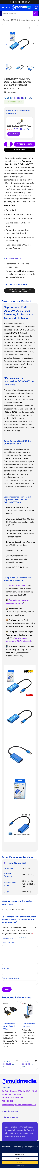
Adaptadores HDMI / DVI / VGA (9, 1026)
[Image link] (20, 1081)
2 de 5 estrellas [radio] (21, 938)
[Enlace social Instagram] (16, 2)
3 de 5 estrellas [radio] (23, 938)
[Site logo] (21, 7)
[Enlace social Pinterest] (22, 2)
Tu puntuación (9, 938)
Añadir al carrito (24, 144)
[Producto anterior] (36, 20)
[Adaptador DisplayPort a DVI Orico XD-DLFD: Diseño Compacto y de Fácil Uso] (29, 1011)
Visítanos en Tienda (17, 585)
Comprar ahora (19, 150)
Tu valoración (8, 942)
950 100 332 (7, 1101)
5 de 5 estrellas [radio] (28, 938)
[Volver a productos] (38, 20)
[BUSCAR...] (35, 13)
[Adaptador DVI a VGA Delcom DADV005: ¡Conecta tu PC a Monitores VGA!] (10, 1011)
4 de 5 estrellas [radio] (25, 938)
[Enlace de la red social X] (13, 2)
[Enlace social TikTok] (28, 2)
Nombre (6, 968)
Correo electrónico (11, 978)
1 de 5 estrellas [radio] (19, 938)
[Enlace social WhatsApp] (25, 2)
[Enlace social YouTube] (19, 2)
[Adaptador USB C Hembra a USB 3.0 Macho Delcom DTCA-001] (19, 121)
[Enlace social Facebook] (10, 2)
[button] (6, 44)
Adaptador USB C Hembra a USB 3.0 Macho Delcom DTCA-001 (19, 126)
